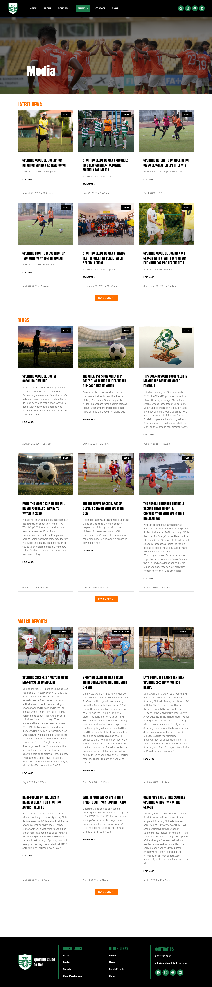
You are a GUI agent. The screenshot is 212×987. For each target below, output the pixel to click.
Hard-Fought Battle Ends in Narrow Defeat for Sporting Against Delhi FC (41, 802)
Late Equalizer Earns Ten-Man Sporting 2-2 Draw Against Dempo (163, 682)
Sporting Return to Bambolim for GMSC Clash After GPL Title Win (166, 163)
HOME (33, 8)
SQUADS (63, 8)
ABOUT (47, 8)
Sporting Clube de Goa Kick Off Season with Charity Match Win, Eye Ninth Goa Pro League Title (165, 258)
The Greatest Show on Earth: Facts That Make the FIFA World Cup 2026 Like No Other (104, 381)
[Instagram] (188, 8)
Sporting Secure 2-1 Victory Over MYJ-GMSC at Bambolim (45, 680)
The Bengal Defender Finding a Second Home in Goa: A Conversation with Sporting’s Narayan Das (163, 511)
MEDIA (81, 8)
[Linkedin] (202, 8)
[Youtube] (195, 8)
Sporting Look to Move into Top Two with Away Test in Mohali (43, 256)
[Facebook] (181, 8)
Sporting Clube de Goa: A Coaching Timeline (39, 379)
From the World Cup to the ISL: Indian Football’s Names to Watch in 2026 (43, 508)
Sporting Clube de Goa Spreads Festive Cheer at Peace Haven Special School (104, 258)
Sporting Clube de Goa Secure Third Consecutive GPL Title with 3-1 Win (105, 682)
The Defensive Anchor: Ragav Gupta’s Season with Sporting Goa (103, 508)
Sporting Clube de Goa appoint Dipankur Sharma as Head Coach (44, 163)
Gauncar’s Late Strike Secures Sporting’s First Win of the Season (164, 802)
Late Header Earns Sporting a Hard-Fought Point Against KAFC (104, 800)
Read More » (28, 179)
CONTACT (100, 8)
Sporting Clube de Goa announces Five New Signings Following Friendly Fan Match (106, 165)
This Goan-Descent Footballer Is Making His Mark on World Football (165, 381)
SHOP (115, 8)
